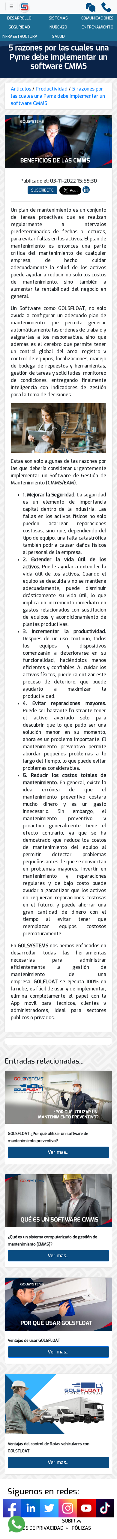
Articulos (21, 89)
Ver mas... (59, 1152)
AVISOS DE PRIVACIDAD (38, 1528)
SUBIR (69, 1521)
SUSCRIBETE (42, 190)
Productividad (52, 89)
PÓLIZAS (81, 1528)
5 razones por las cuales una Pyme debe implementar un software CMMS (58, 96)
